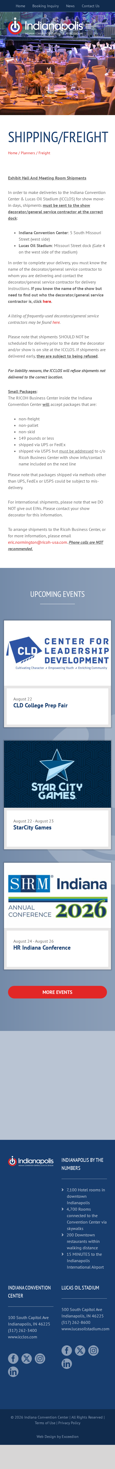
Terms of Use (45, 1422)
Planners (28, 152)
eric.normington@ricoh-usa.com (37, 542)
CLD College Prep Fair (40, 705)
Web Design (46, 1436)
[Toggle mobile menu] (89, 26)
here (47, 301)
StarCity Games (32, 827)
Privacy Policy (69, 1422)
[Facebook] (13, 1358)
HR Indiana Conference (42, 947)
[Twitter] (26, 1358)
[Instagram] (40, 1358)
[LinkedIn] (13, 1372)
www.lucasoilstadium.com (85, 1328)
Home (12, 152)
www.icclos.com (22, 1336)
